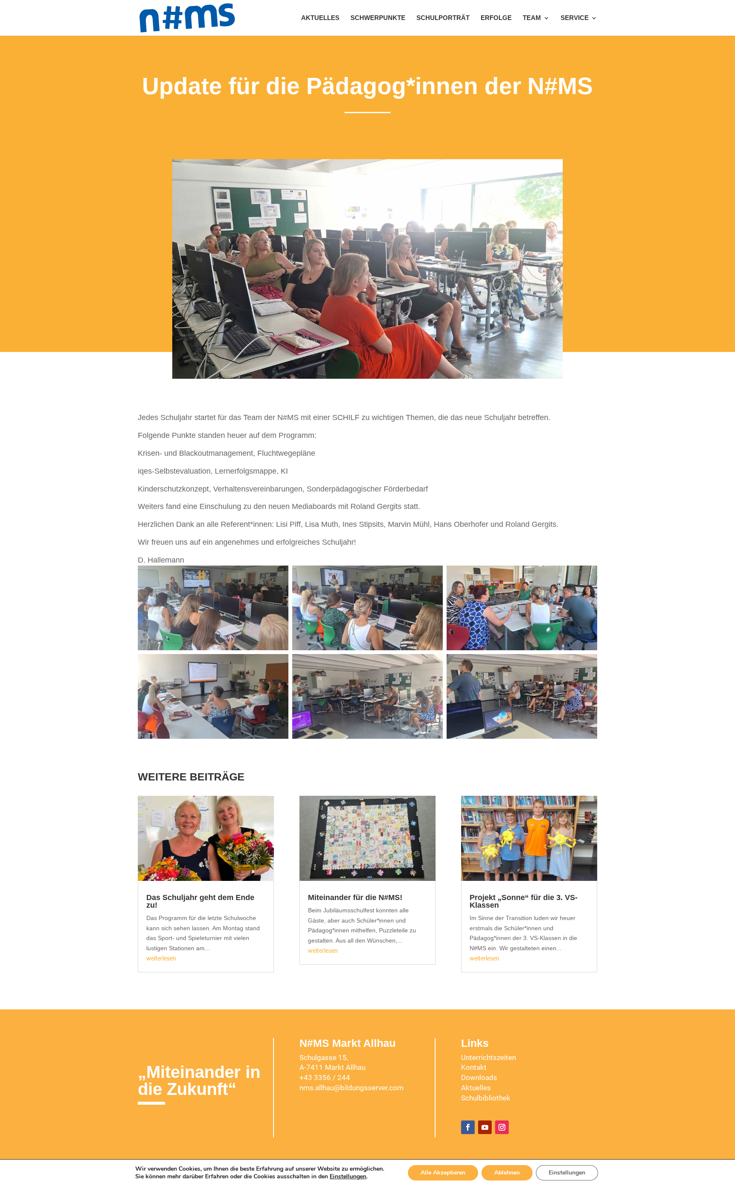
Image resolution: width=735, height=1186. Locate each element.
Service (575, 18)
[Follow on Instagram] (502, 1127)
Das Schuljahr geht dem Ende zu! (200, 901)
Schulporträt (443, 18)
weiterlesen (161, 958)
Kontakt (474, 1067)
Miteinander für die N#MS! (355, 897)
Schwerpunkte (377, 18)
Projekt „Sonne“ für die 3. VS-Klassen (524, 901)
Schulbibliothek (485, 1098)
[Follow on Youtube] (485, 1127)
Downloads (479, 1077)
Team (532, 18)
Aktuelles (320, 18)
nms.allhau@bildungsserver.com (351, 1087)
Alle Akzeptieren (443, 1173)
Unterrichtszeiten (488, 1057)
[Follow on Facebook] (468, 1127)
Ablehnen (507, 1173)
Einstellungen (348, 1176)
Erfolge (496, 18)
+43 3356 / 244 (324, 1077)
